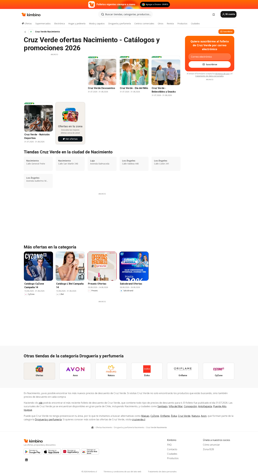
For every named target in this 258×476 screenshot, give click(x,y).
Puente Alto (219, 406)
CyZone (154, 416)
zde (41, 402)
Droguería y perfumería (119, 23)
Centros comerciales (144, 23)
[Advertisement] (54, 76)
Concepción (190, 406)
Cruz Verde (184, 416)
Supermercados (43, 23)
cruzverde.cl (138, 419)
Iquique (28, 410)
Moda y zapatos (97, 23)
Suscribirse (227, 31)
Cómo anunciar (211, 444)
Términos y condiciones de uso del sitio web (122, 471)
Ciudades (195, 23)
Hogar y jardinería (76, 23)
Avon (203, 416)
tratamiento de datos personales (209, 76)
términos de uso (222, 73)
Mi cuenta (230, 14)
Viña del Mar (176, 406)
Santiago (163, 406)
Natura (196, 416)
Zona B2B (208, 449)
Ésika (174, 416)
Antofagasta (205, 406)
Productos (182, 23)
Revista (170, 23)
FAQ (169, 444)
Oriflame (165, 416)
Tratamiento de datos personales (162, 471)
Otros (160, 23)
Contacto (172, 449)
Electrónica (59, 23)
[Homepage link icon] (92, 427)
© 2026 (89, 471)
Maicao (145, 416)
